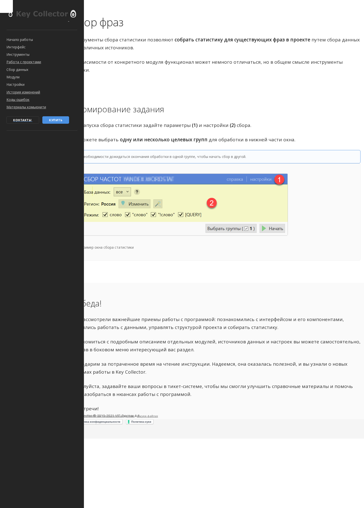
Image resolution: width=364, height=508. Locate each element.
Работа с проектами (23, 62)
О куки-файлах (147, 416)
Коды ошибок (17, 99)
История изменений (23, 92)
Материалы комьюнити (26, 107)
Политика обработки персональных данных (102, 416)
